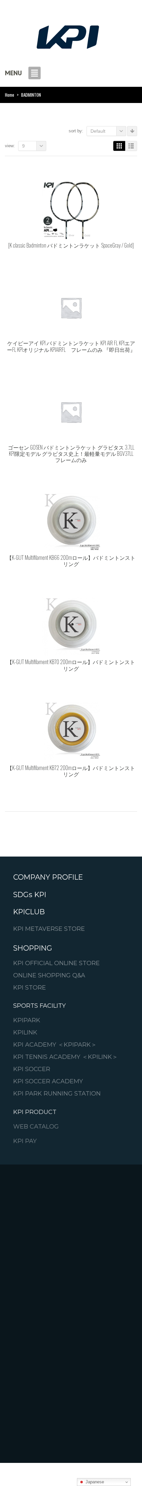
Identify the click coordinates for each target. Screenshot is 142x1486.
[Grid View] (119, 146)
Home (9, 94)
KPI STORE (29, 987)
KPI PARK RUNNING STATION (57, 1093)
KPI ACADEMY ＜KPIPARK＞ (55, 1044)
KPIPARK (26, 1020)
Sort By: (76, 130)
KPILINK (25, 1032)
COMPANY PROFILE (48, 877)
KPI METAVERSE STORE (49, 928)
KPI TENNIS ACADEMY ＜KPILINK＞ (65, 1056)
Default (97, 131)
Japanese (94, 1481)
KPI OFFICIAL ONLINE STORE (56, 963)
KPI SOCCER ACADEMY (48, 1081)
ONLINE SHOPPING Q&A (49, 975)
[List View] (131, 146)
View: (10, 145)
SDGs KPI (29, 895)
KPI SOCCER (31, 1068)
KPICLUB (29, 912)
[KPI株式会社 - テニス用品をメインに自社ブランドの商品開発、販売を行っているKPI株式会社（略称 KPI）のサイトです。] (68, 35)
